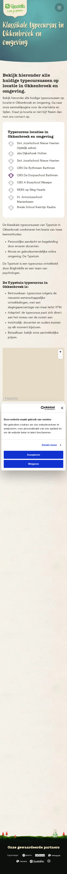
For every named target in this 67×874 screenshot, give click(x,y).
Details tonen (49, 445)
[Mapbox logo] (11, 398)
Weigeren (33, 463)
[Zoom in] (60, 351)
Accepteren (33, 454)
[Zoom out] (60, 356)
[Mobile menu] (59, 7)
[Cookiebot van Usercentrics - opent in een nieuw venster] (41, 408)
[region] (33, 374)
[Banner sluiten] (62, 408)
